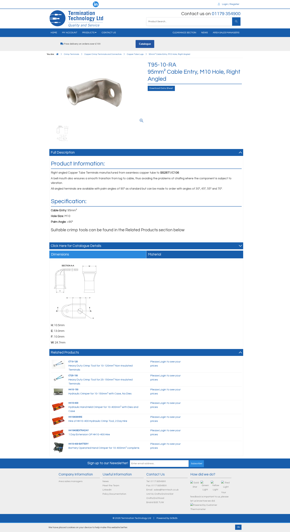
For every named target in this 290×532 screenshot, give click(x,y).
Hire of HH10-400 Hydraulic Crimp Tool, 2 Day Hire (97, 421)
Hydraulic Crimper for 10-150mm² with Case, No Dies (100, 393)
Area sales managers (226, 32)
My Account (69, 32)
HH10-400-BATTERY (78, 444)
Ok (238, 527)
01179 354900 (226, 13)
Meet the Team (111, 485)
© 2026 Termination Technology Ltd (132, 518)
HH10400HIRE (75, 417)
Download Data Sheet (161, 88)
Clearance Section (184, 32)
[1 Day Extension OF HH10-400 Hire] (58, 433)
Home (54, 32)
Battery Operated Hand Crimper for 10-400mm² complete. (104, 448)
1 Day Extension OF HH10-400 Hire (89, 434)
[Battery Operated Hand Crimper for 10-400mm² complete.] (58, 447)
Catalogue (145, 43)
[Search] (236, 21)
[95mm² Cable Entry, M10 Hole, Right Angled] (62, 133)
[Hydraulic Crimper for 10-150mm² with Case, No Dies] (58, 392)
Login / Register (230, 4)
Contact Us (109, 32)
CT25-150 (73, 375)
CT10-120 (73, 361)
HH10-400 (73, 403)
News (204, 32)
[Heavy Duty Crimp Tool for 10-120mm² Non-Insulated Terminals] (58, 364)
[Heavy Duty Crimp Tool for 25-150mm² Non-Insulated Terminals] (58, 378)
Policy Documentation (114, 494)
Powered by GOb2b (167, 518)
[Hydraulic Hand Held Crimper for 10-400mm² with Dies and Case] (58, 406)
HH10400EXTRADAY (78, 430)
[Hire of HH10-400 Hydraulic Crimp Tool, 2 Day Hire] (58, 420)
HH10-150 (73, 389)
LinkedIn (107, 490)
